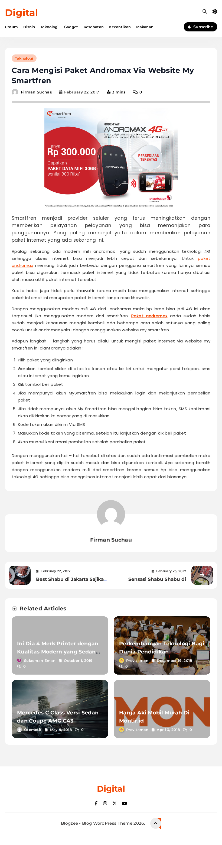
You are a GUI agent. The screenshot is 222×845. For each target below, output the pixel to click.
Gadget (71, 27)
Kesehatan (94, 27)
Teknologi (49, 27)
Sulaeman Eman (40, 660)
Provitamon (137, 660)
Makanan (145, 27)
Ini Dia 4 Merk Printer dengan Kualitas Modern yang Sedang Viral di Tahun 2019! (58, 651)
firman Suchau (37, 92)
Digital (21, 12)
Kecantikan (120, 27)
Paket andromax (149, 316)
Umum (11, 27)
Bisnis (29, 27)
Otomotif (32, 729)
